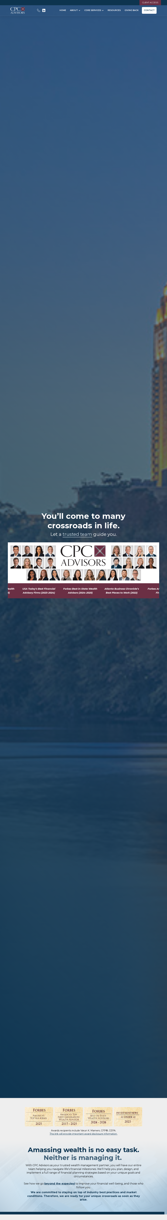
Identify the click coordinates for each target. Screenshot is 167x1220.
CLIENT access (150, 2)
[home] (17, 10)
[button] (75, 10)
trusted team (77, 534)
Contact (149, 10)
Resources (114, 10)
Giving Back (132, 10)
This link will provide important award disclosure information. (83, 1133)
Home (63, 10)
